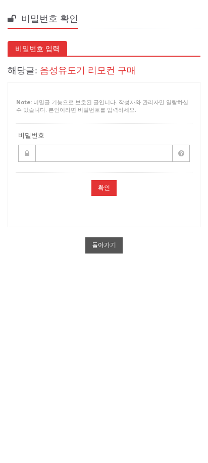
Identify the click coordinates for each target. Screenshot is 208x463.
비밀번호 (31, 135)
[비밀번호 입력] (104, 153)
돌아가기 (104, 244)
